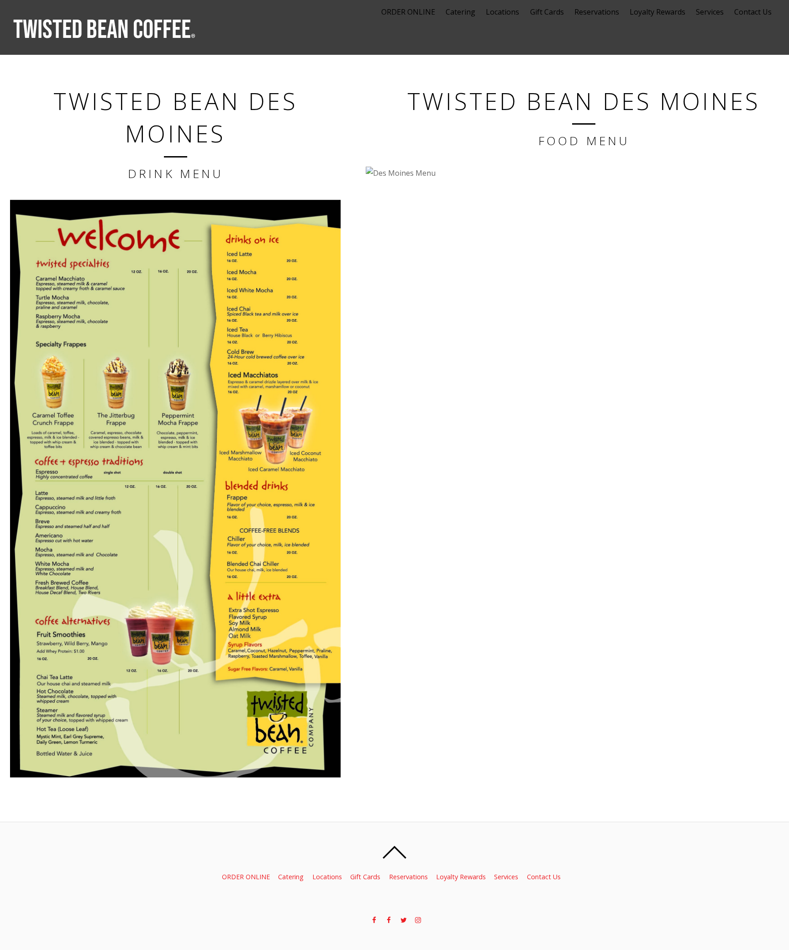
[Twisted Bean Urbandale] (388, 919)
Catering (460, 12)
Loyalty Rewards (657, 12)
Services (710, 12)
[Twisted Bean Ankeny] (373, 919)
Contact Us (753, 12)
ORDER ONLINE (408, 12)
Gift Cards (547, 12)
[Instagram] (417, 919)
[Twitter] (403, 919)
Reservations (596, 12)
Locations (502, 12)
